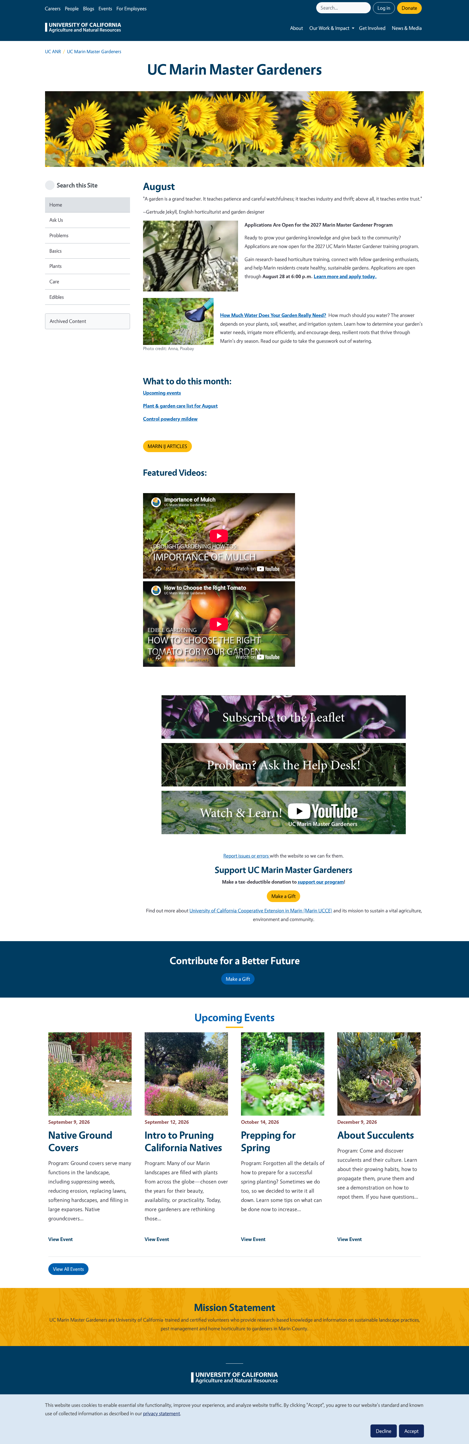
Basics (55, 250)
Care (54, 281)
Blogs (88, 8)
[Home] (83, 28)
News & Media (407, 28)
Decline (383, 1431)
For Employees (131, 8)
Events (105, 8)
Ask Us (56, 220)
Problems (58, 235)
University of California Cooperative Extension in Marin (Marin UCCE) (260, 910)
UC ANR (53, 51)
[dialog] (234, 1419)
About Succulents (375, 1135)
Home (55, 204)
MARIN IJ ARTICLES (167, 446)
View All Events (68, 1269)
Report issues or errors (246, 855)
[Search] (367, 7)
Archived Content (68, 321)
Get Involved (372, 28)
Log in (384, 8)
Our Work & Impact (329, 28)
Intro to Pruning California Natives (183, 1141)
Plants (55, 266)
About (296, 28)
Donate (409, 8)
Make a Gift (283, 896)
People (72, 8)
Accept (411, 1431)
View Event (60, 1239)
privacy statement (161, 1413)
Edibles (56, 297)
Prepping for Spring (268, 1141)
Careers (53, 8)
